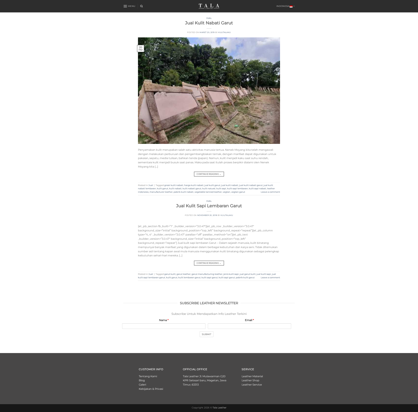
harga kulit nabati (193, 185)
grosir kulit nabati (173, 185)
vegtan (226, 192)
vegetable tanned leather (208, 192)
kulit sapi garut (209, 277)
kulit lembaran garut (189, 277)
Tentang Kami (148, 376)
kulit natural (208, 188)
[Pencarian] (141, 6)
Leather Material (252, 376)
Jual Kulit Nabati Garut (209, 22)
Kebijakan (145, 388)
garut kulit (170, 274)
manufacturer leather (161, 192)
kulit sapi (221, 188)
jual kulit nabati (229, 185)
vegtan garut (238, 192)
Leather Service (252, 384)
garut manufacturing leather (207, 274)
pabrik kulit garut (245, 277)
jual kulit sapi (264, 274)
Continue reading (209, 174)
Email (249, 320)
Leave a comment (270, 192)
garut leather (184, 274)
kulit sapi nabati (257, 188)
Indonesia (282, 6)
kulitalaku (224, 32)
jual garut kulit (248, 274)
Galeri (142, 384)
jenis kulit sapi (231, 274)
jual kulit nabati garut (251, 185)
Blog (142, 380)
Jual (208, 18)
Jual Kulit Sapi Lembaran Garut (209, 205)
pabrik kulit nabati (183, 192)
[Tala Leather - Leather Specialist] (209, 6)
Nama (164, 320)
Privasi (159, 388)
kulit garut (162, 188)
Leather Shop (250, 380)
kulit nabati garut (192, 188)
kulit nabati (175, 188)
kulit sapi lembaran (237, 188)
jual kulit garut (212, 185)
